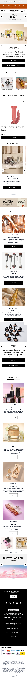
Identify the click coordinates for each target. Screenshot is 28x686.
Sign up (13, 596)
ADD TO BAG (14, 137)
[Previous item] (1, 84)
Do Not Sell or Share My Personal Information (13, 624)
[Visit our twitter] (10, 603)
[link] (22, 11)
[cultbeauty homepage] (13, 11)
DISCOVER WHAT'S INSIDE (13, 65)
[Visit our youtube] (17, 603)
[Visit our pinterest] (20, 603)
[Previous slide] (1, 16)
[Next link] (24, 170)
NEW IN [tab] (4, 95)
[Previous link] (2, 170)
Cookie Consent (13, 622)
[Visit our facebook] (6, 603)
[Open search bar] (4, 11)
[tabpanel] (13, 120)
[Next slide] (25, 16)
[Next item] (26, 84)
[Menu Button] (1, 11)
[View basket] (24, 11)
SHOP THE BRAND (13, 365)
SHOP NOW (13, 60)
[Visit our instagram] (13, 603)
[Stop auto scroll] (25, 25)
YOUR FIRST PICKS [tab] (12, 95)
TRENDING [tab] (21, 95)
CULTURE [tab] (17, 377)
